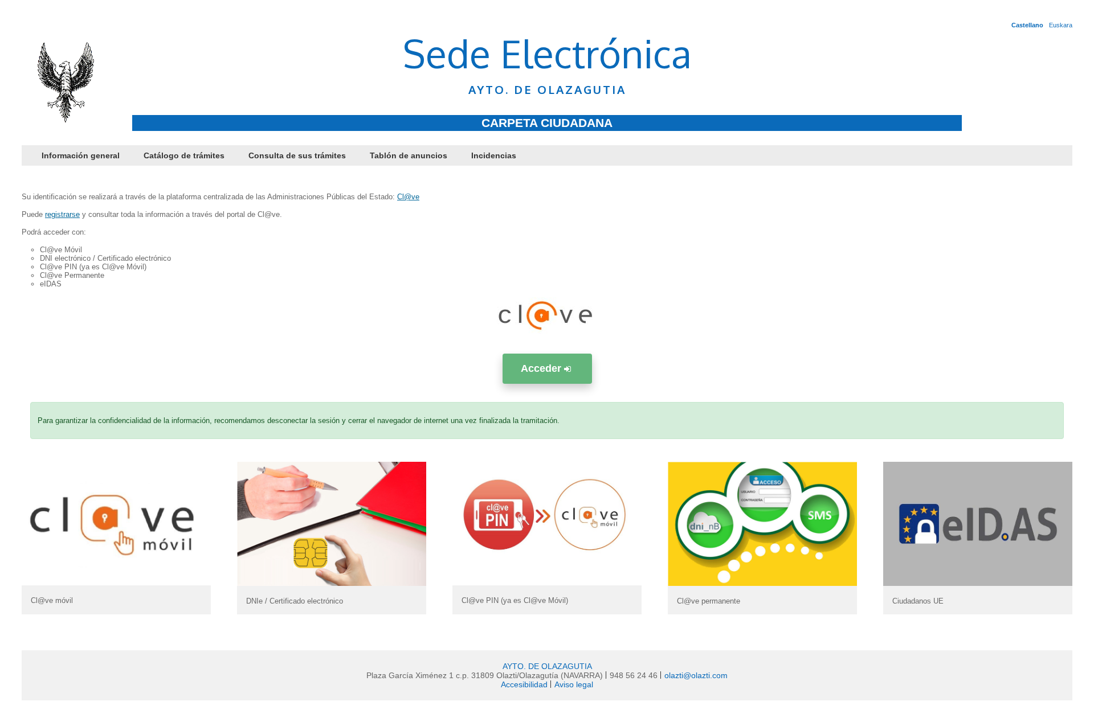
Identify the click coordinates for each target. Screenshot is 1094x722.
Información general (81, 155)
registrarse (62, 214)
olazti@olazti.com (696, 675)
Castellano (1027, 25)
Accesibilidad (524, 684)
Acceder (542, 368)
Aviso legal (573, 684)
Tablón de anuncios (408, 155)
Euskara (1060, 25)
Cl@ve (408, 196)
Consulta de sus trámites (297, 155)
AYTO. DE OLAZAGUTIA (547, 666)
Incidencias (493, 155)
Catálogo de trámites (184, 155)
